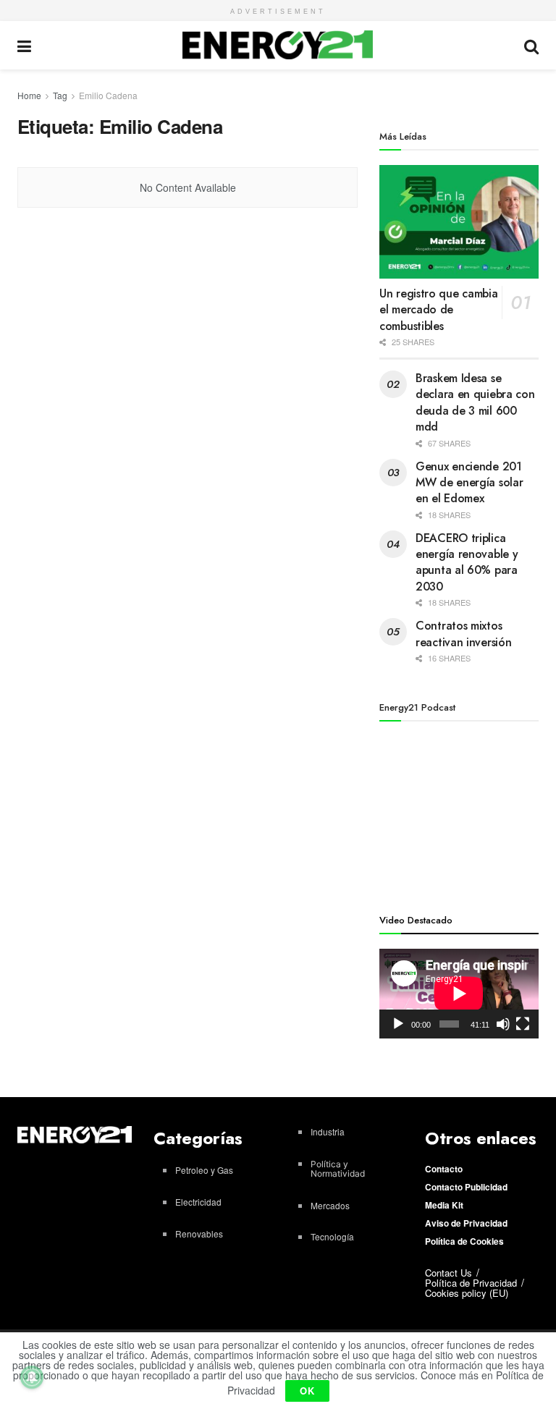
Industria (328, 1131)
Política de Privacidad (471, 1283)
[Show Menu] (24, 45)
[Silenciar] (503, 1024)
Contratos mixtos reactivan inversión (463, 633)
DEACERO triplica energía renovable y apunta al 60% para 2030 (467, 562)
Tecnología (332, 1236)
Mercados (330, 1205)
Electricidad (198, 1202)
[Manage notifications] (31, 1377)
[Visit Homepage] (277, 44)
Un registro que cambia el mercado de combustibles (438, 309)
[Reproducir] (398, 1024)
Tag (60, 95)
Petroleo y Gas (204, 1170)
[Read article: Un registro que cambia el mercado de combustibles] (459, 222)
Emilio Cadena (108, 95)
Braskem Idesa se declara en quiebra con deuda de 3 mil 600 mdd (475, 402)
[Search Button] (531, 45)
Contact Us (448, 1272)
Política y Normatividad (338, 1169)
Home (29, 95)
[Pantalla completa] (522, 1024)
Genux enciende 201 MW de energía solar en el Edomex (469, 482)
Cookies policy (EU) (466, 1293)
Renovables (199, 1233)
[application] (459, 993)
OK (307, 1390)
